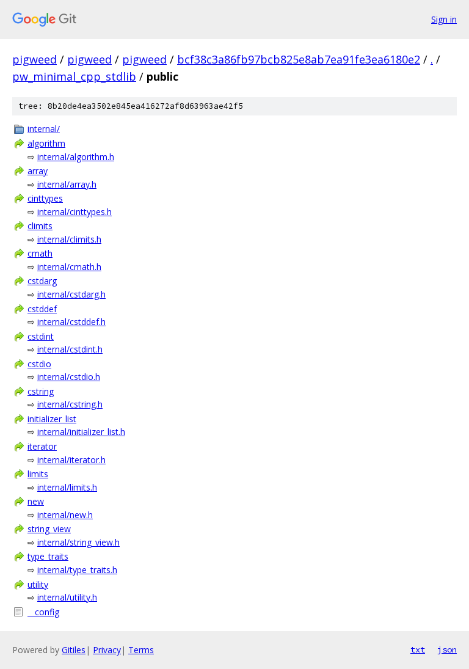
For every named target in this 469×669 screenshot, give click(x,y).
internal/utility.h (67, 597)
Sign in (444, 19)
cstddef (42, 309)
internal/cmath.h (69, 266)
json (447, 649)
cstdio (39, 364)
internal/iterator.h (71, 460)
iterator (42, 446)
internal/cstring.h (70, 404)
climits (40, 226)
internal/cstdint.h (70, 349)
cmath (40, 253)
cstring (40, 391)
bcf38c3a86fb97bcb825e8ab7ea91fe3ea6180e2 (298, 59)
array (37, 171)
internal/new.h (65, 515)
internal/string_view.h (78, 542)
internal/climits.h (69, 239)
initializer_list (51, 419)
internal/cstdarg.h (71, 294)
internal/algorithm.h (75, 157)
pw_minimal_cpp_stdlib (74, 76)
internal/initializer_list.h (81, 431)
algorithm (46, 143)
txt (417, 649)
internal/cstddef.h (71, 321)
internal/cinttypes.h (74, 212)
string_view (49, 529)
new (35, 501)
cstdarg (42, 281)
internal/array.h (66, 184)
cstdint (40, 336)
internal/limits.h (67, 487)
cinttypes (45, 198)
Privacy (107, 650)
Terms (141, 650)
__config (43, 612)
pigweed (34, 59)
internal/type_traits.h (77, 570)
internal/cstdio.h (68, 376)
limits (37, 474)
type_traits (47, 556)
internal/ (43, 128)
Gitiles (73, 650)
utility (37, 584)
